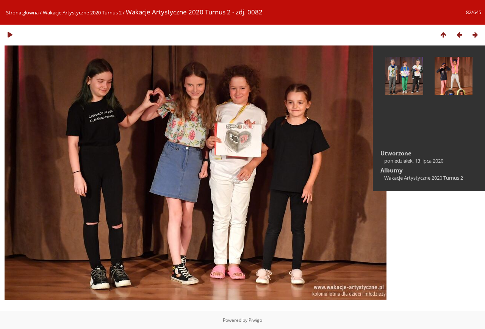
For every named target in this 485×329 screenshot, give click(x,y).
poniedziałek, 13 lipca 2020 (413, 160)
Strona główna (22, 12)
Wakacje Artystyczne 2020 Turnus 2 (82, 12)
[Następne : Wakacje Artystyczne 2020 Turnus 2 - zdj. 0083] (475, 34)
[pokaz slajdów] (10, 34)
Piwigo (255, 320)
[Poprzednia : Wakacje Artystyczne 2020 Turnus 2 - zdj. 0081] (459, 34)
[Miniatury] (443, 34)
